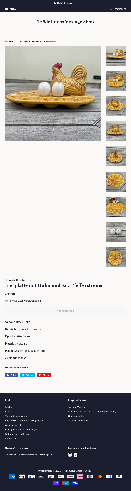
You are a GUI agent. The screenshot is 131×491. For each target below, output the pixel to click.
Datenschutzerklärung (17, 434)
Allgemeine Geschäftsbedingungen (24, 420)
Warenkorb (120, 8)
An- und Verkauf (76, 407)
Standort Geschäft (78, 420)
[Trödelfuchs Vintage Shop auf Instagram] (70, 456)
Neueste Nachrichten (17, 448)
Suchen (9, 407)
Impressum (11, 438)
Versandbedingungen (16, 416)
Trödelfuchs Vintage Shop (65, 22)
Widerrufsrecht (13, 425)
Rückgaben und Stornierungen (21, 429)
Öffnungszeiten (76, 416)
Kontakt (9, 411)
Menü (12, 8)
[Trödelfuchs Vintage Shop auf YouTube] (75, 456)
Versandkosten (32, 300)
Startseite (9, 41)
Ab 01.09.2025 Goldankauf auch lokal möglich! (28, 454)
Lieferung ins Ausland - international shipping (92, 411)
